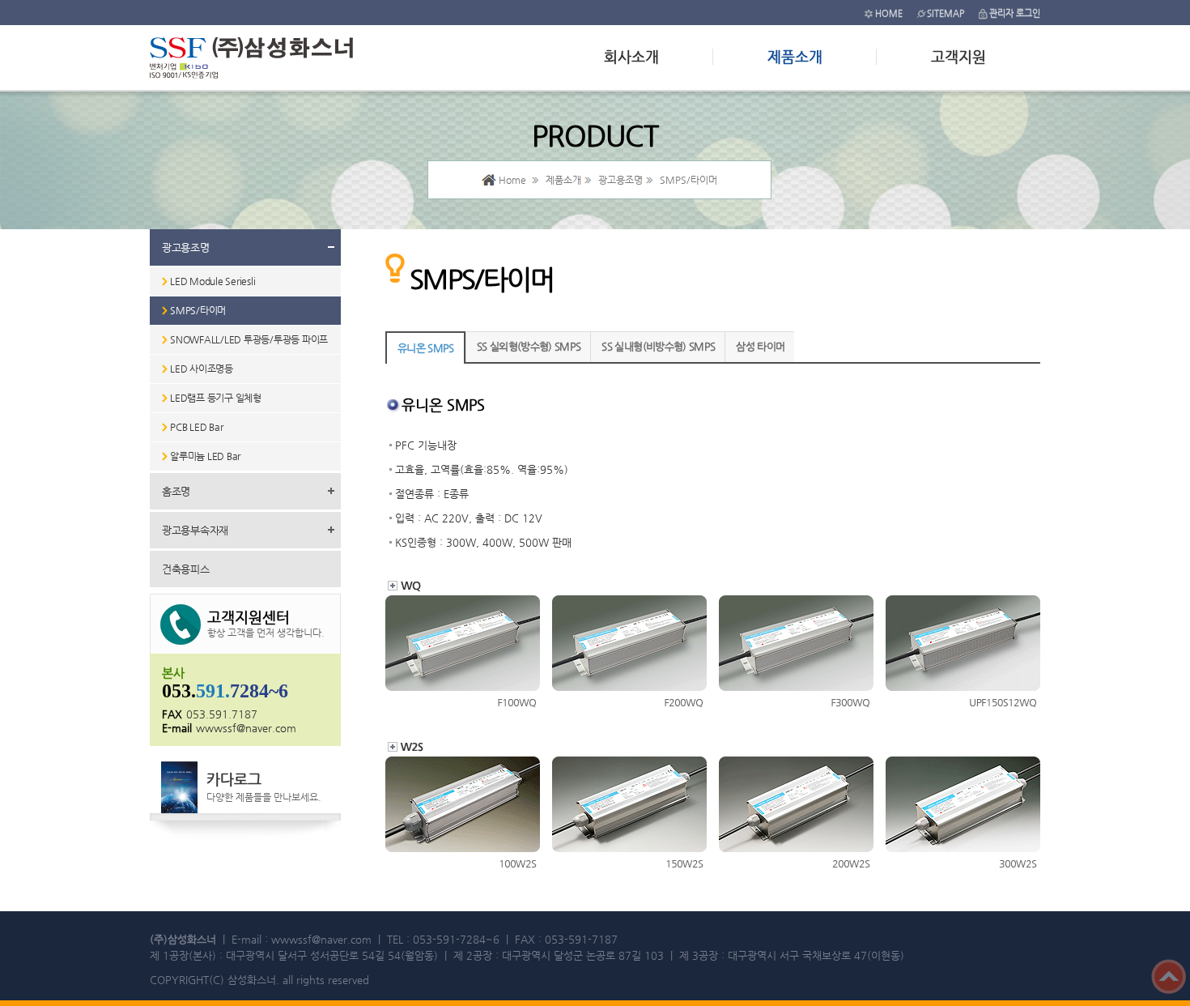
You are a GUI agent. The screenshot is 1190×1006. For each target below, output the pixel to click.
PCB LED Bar (196, 427)
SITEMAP (945, 13)
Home (512, 179)
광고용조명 (186, 247)
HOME (889, 13)
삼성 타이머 (760, 346)
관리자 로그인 (1014, 13)
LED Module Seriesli (212, 281)
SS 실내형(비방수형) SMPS (658, 346)
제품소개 (794, 56)
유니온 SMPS (425, 348)
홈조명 (176, 491)
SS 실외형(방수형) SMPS (529, 346)
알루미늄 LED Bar (205, 456)
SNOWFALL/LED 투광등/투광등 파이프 (249, 339)
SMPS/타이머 (198, 310)
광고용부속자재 (195, 530)
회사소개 (631, 56)
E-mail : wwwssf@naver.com (302, 939)
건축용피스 (186, 569)
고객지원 (958, 56)
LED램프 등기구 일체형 (215, 397)
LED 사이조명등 (201, 368)
